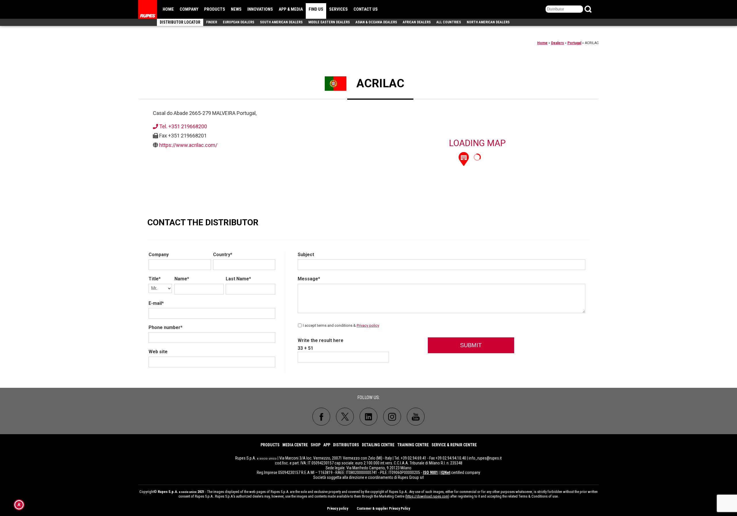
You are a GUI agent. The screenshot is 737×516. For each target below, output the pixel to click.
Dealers (557, 43)
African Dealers (417, 22)
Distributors (346, 445)
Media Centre (295, 445)
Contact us (366, 9)
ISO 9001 (430, 472)
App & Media (291, 9)
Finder (211, 22)
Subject (306, 254)
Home (168, 9)
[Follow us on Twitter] (345, 417)
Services (338, 9)
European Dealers (238, 22)
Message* (309, 278)
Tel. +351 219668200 (182, 126)
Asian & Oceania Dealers (376, 22)
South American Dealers (281, 22)
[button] (463, 158)
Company (189, 9)
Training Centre (413, 445)
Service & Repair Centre (454, 445)
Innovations (260, 9)
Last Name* (238, 278)
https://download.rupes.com (427, 496)
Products (214, 9)
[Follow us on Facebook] (321, 417)
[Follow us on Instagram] (392, 417)
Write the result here (320, 340)
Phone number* (166, 327)
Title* (155, 278)
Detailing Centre (378, 445)
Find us (316, 9)
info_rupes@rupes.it (485, 458)
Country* (222, 254)
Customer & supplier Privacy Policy (383, 508)
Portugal (574, 43)
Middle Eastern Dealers (329, 22)
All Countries (448, 22)
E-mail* (156, 303)
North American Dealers (488, 22)
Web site (158, 351)
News (236, 9)
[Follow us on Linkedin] (368, 417)
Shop (315, 445)
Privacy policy (368, 325)
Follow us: (368, 397)
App (326, 445)
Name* (181, 278)
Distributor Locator (180, 22)
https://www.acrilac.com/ (188, 145)
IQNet (445, 472)
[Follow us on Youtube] (416, 417)
